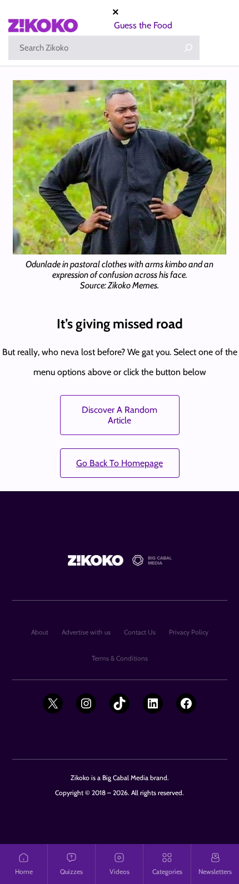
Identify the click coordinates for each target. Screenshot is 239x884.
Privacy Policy (188, 632)
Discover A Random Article (119, 415)
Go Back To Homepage (119, 463)
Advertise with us (86, 632)
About (39, 632)
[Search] (188, 48)
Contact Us (140, 632)
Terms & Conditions (120, 658)
